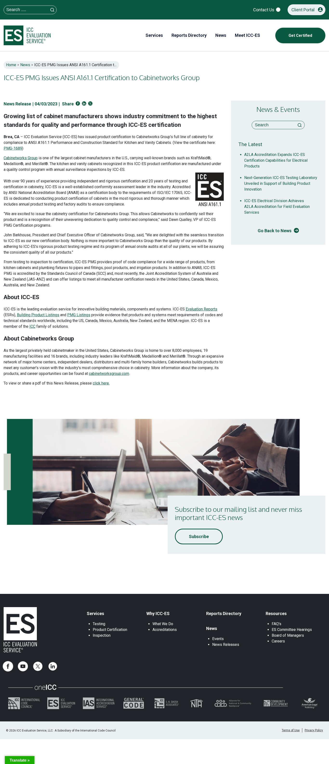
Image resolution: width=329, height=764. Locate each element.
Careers (278, 641)
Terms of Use (291, 730)
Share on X (90, 103)
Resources (276, 613)
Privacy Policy (314, 730)
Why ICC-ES (158, 613)
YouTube (23, 666)
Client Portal (303, 9)
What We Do (162, 624)
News (25, 65)
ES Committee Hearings (292, 629)
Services (95, 613)
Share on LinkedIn (84, 103)
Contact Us (263, 9)
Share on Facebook (78, 103)
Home (11, 65)
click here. (101, 383)
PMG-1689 (13, 148)
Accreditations (164, 629)
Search (299, 125)
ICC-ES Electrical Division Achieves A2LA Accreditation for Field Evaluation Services (277, 207)
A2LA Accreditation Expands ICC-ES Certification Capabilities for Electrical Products (276, 160)
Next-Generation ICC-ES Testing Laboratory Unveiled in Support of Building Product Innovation (280, 183)
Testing (99, 624)
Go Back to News (274, 230)
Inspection (102, 635)
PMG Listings (78, 315)
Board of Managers (288, 635)
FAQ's (276, 624)
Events (218, 638)
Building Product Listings (38, 315)
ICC (32, 326)
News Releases (225, 644)
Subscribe (199, 536)
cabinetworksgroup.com (109, 373)
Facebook (8, 666)
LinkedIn (52, 666)
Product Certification (110, 629)
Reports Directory (223, 613)
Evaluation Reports (201, 309)
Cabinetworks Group (21, 158)
